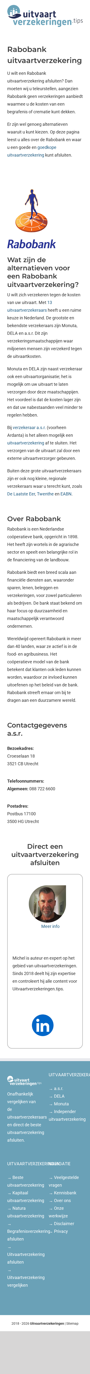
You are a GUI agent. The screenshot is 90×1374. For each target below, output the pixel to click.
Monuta (61, 1103)
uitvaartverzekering (25, 442)
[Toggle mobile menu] (81, 29)
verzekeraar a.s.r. (29, 427)
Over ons (62, 1200)
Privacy (61, 1231)
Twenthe (45, 493)
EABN (66, 493)
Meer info (50, 926)
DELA (59, 1096)
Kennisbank (65, 1192)
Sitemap (72, 1323)
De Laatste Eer (21, 493)
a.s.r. (58, 1088)
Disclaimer (64, 1223)
